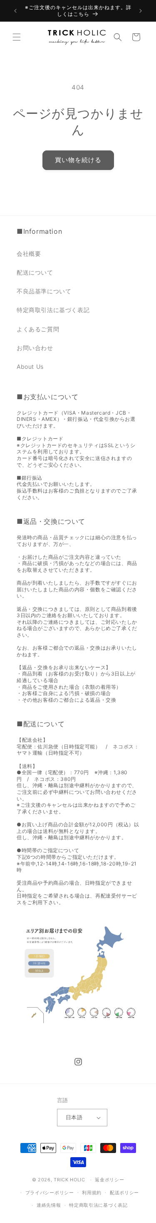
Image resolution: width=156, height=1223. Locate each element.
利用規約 (92, 1192)
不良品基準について (44, 291)
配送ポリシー (124, 1192)
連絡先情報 (49, 1205)
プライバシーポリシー (49, 1192)
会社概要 (29, 253)
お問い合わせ (35, 347)
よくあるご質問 (38, 329)
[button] (16, 37)
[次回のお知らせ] (140, 11)
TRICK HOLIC (69, 1180)
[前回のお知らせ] (15, 11)
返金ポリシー (109, 1180)
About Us (30, 366)
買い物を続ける (78, 160)
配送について (35, 272)
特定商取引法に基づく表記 (53, 309)
